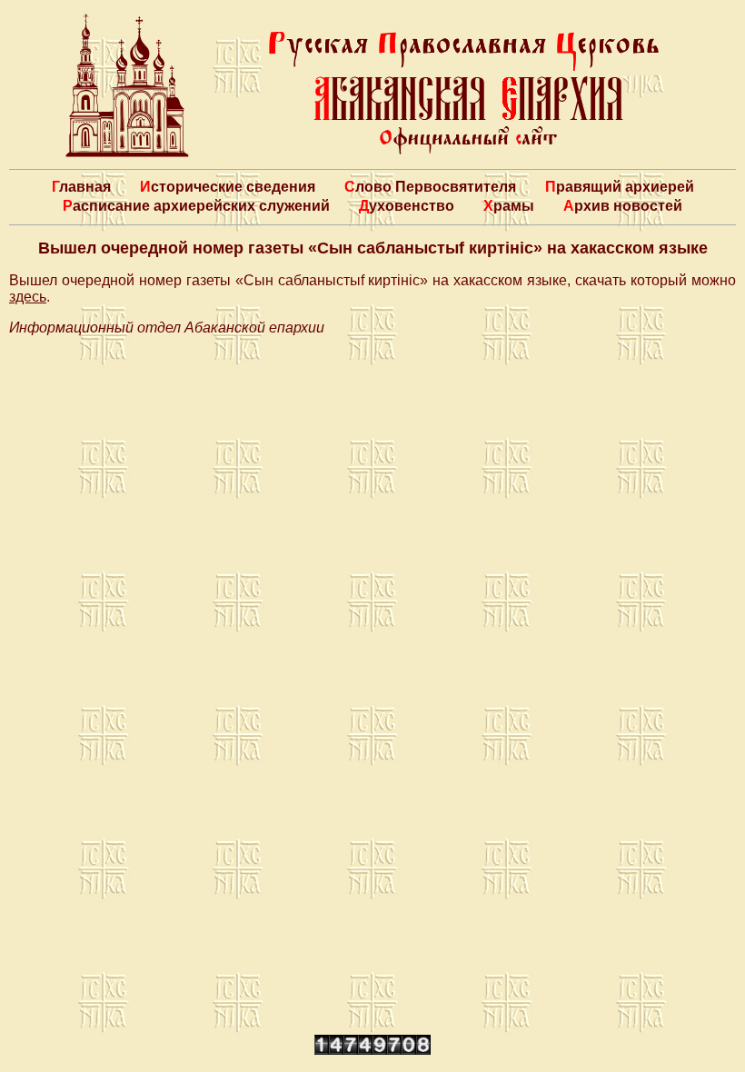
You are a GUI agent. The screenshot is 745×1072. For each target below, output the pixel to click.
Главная (81, 186)
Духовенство (406, 205)
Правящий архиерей (619, 186)
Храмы (508, 205)
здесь (27, 296)
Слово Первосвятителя (430, 186)
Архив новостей (622, 205)
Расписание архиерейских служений (196, 205)
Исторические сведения (227, 186)
